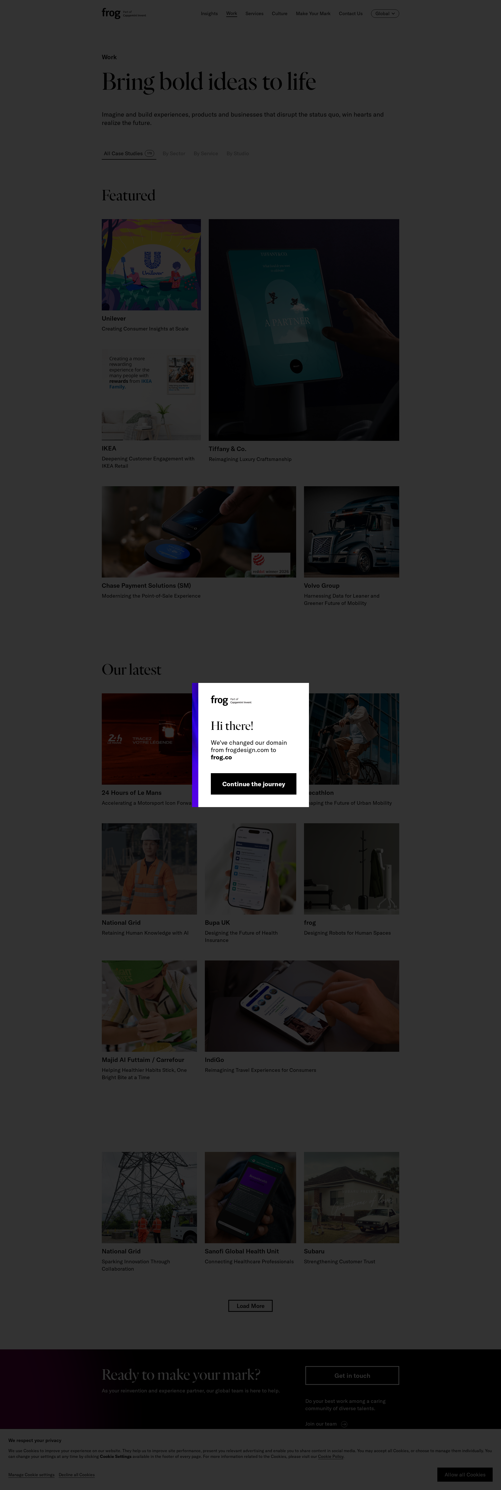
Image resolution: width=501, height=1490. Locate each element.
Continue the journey (253, 784)
